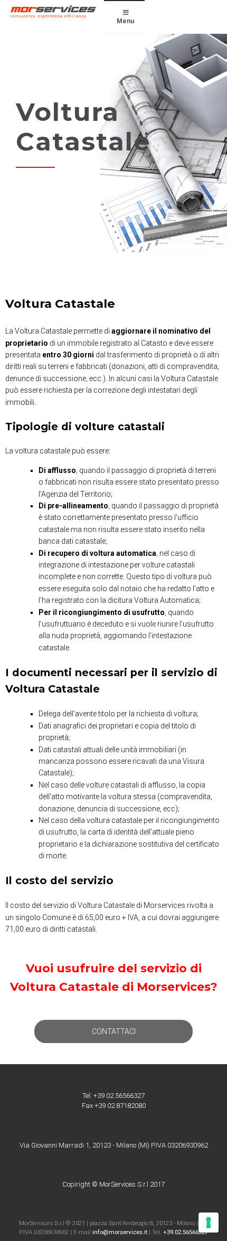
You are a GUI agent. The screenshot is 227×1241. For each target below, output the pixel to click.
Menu (125, 21)
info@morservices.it (119, 1232)
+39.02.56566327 (185, 1232)
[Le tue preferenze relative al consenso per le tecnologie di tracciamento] (208, 1222)
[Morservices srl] (53, 11)
